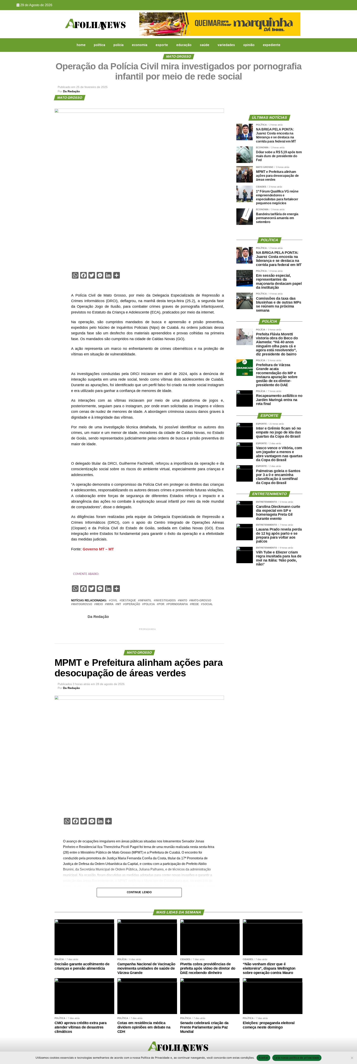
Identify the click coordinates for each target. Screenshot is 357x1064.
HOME (81, 45)
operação (132, 604)
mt (119, 604)
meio (99, 604)
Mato (183, 600)
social (208, 604)
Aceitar (263, 1057)
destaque (128, 600)
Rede (195, 604)
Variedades (226, 45)
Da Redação (71, 91)
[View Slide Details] (219, 24)
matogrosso (82, 604)
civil (114, 600)
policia (149, 604)
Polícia (118, 45)
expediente (271, 45)
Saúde (204, 45)
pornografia (178, 604)
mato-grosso (201, 600)
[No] (352, 1058)
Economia (139, 45)
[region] (219, 24)
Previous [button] (144, 23)
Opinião (249, 45)
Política (99, 45)
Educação (184, 45)
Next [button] (295, 23)
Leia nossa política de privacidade (296, 1057)
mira (110, 604)
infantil (146, 600)
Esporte (162, 45)
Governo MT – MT (98, 549)
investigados (165, 600)
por (161, 604)
